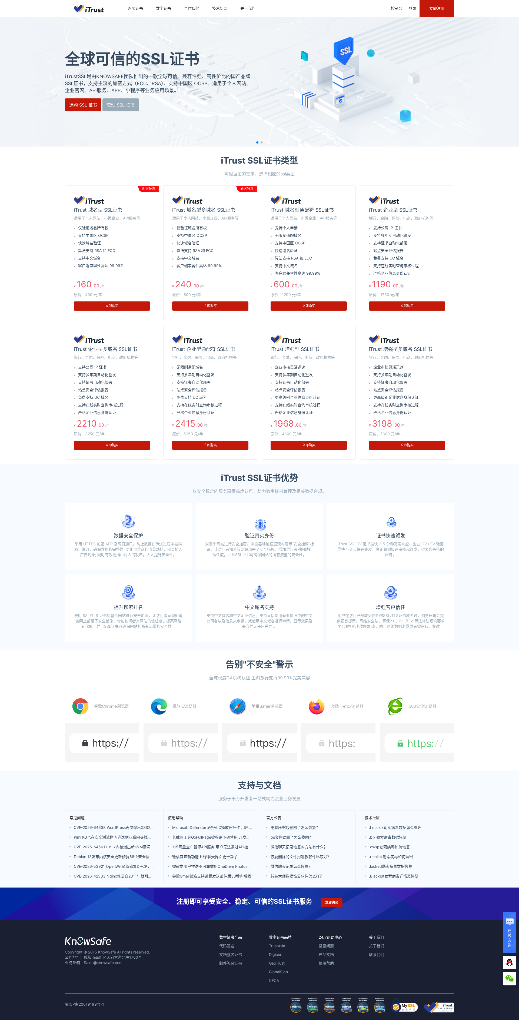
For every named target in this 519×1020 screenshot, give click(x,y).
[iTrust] (438, 1011)
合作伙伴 (191, 8)
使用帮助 (175, 817)
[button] (257, 142)
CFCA (274, 980)
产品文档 (326, 954)
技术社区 (372, 817)
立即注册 (436, 8)
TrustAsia (277, 945)
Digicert (276, 954)
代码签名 (226, 945)
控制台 (396, 8)
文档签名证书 (230, 954)
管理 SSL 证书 (121, 105)
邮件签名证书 (230, 963)
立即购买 (111, 306)
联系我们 (376, 954)
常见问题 (77, 817)
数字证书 (163, 8)
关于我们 (247, 8)
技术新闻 (219, 8)
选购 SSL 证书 (83, 105)
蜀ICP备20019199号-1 (84, 1004)
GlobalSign (278, 971)
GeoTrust (277, 963)
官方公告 (273, 817)
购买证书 (135, 8)
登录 (412, 8)
